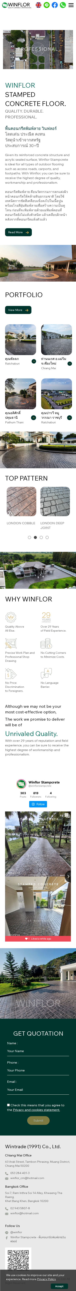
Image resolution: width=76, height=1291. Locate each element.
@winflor (16, 1232)
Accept (59, 1286)
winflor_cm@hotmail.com (27, 1178)
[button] (29, 537)
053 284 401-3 (20, 1173)
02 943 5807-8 (20, 1208)
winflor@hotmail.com (24, 1213)
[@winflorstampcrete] (21, 784)
